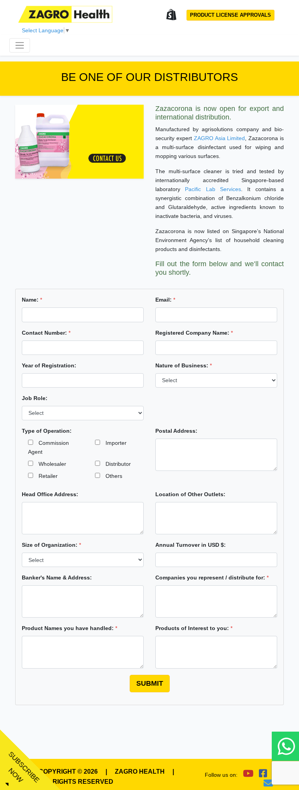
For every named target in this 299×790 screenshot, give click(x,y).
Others (111, 476)
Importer (113, 443)
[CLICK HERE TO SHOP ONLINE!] (171, 15)
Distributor (115, 464)
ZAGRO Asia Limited (219, 138)
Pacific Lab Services (213, 189)
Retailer (45, 476)
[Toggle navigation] (19, 45)
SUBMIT (149, 683)
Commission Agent (48, 447)
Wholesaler (49, 464)
